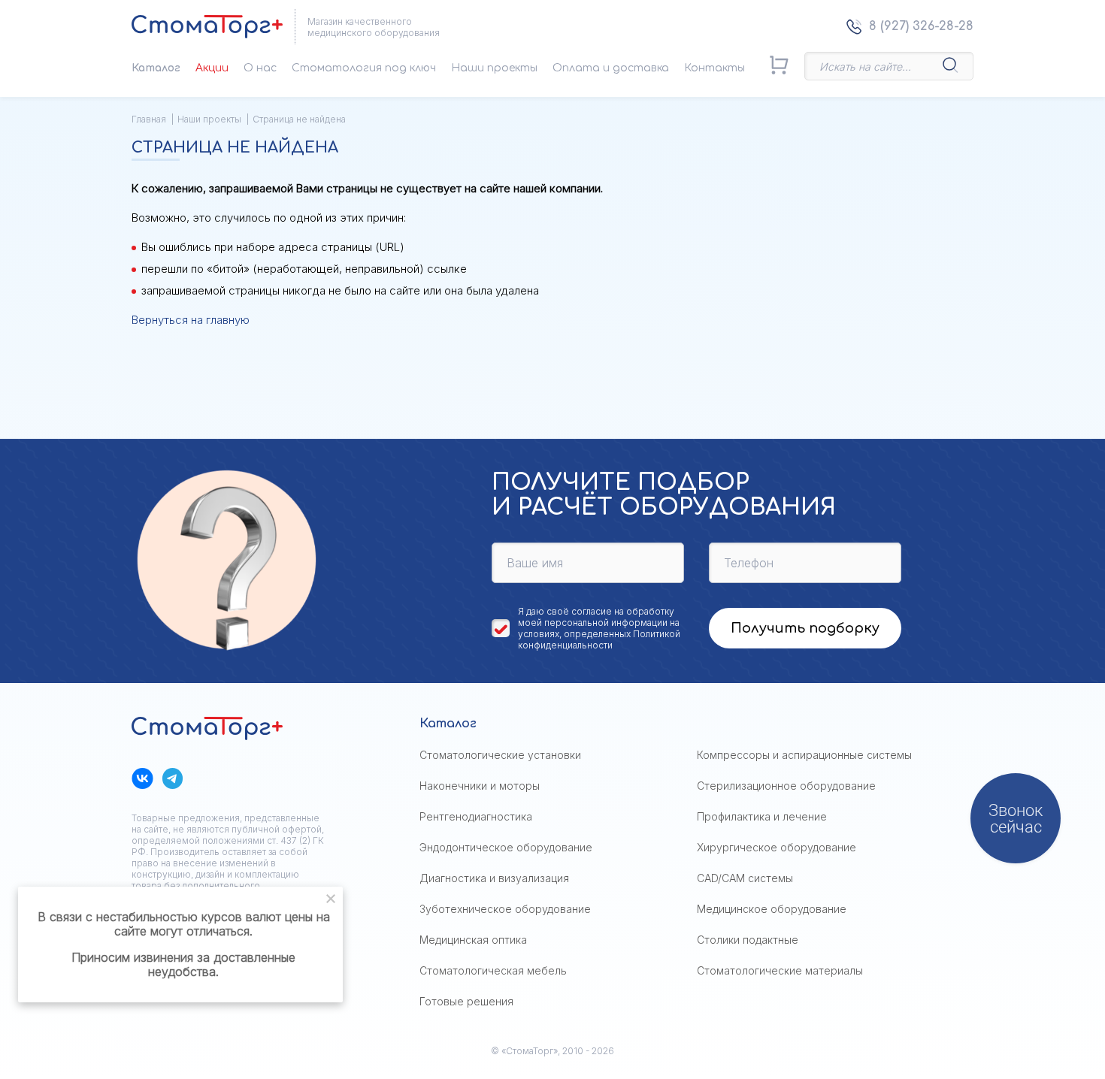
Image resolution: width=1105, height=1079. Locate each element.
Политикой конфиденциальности (599, 639)
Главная (149, 119)
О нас (260, 68)
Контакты (714, 68)
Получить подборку (805, 628)
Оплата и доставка (610, 68)
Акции (212, 68)
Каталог (156, 68)
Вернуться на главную (191, 320)
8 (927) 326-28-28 (921, 26)
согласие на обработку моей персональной (596, 617)
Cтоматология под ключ (364, 68)
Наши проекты (494, 68)
